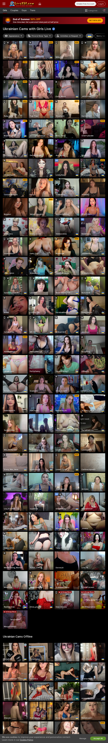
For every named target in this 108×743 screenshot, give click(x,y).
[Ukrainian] (89, 36)
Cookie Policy (26, 740)
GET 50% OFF (95, 20)
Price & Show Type (40, 36)
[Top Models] (40, 4)
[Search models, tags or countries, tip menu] (104, 10)
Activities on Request (69, 36)
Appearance (14, 36)
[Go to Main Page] (22, 4)
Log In (101, 4)
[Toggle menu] (4, 4)
